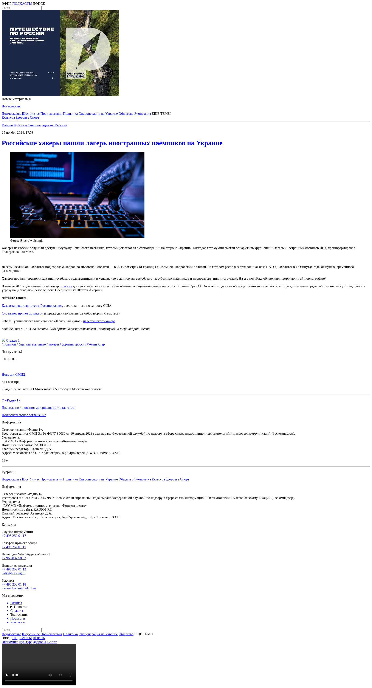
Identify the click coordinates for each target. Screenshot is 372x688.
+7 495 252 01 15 (14, 547)
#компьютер (96, 344)
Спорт (34, 117)
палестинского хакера (99, 321)
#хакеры (53, 344)
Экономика (142, 113)
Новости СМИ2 (13, 374)
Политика (70, 113)
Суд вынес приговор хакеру (23, 313)
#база (21, 344)
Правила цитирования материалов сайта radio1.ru (38, 407)
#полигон (9, 344)
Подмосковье (11, 113)
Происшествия (51, 113)
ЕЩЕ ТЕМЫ (161, 113)
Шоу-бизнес (31, 113)
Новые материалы (16, 99)
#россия (80, 344)
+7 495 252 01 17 (14, 536)
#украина (67, 344)
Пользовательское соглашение (24, 415)
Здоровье (22, 117)
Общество (126, 113)
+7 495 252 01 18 (14, 584)
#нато (41, 344)
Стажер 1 (13, 340)
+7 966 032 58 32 (14, 558)
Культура (8, 117)
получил (66, 286)
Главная (7, 125)
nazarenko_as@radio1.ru (19, 588)
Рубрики (21, 125)
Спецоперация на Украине (98, 113)
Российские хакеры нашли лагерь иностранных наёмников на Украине (112, 143)
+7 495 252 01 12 (14, 569)
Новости (20, 607)
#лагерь (31, 344)
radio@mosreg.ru (13, 573)
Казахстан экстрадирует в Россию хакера (32, 305)
